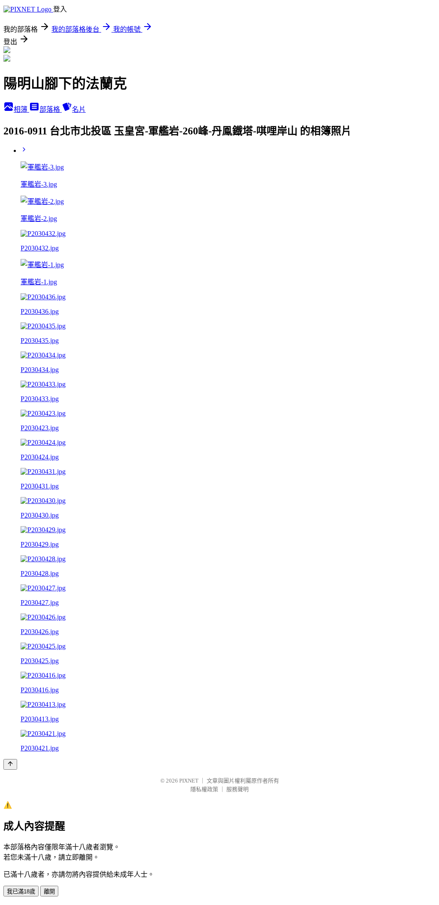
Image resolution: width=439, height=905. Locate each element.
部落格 (50, 109)
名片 (79, 109)
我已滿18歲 (21, 891)
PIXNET (188, 780)
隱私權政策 (204, 789)
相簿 (21, 109)
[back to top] (10, 764)
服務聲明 (237, 789)
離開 (49, 891)
